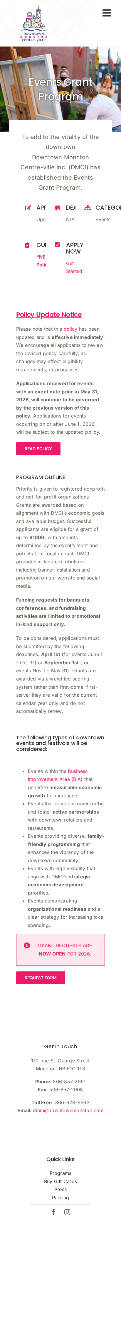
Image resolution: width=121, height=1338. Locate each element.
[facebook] (53, 1212)
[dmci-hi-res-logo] (33, 6)
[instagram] (67, 1212)
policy (70, 329)
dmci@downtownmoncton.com (68, 1110)
